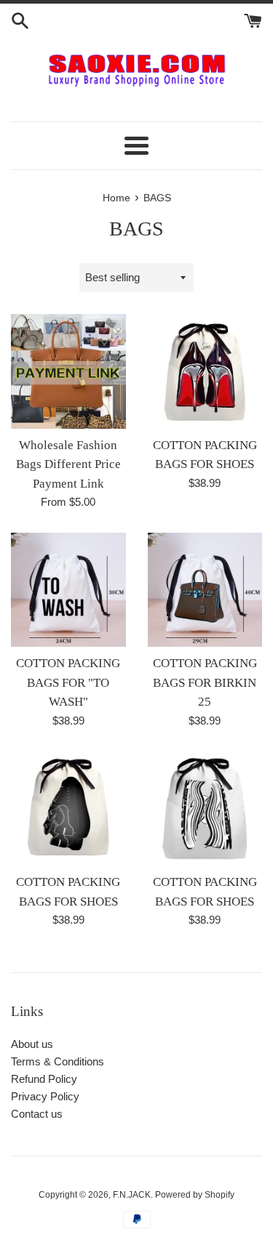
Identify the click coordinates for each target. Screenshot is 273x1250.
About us (32, 1044)
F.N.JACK (132, 1195)
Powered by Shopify (194, 1195)
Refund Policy (44, 1079)
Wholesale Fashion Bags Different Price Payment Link (68, 464)
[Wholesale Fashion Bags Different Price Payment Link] (68, 371)
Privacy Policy (45, 1096)
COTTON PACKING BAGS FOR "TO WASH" (68, 682)
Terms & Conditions (57, 1061)
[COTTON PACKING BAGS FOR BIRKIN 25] (205, 590)
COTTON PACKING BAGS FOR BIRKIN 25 (205, 682)
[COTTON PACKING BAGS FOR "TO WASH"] (68, 590)
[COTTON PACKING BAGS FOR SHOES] (205, 371)
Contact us (37, 1114)
